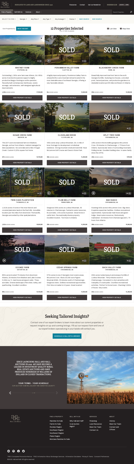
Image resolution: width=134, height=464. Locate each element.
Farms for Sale (55, 424)
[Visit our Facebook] (18, 451)
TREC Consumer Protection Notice (19, 456)
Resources (73, 5)
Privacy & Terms (87, 456)
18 (82, 261)
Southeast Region (56, 430)
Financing (93, 421)
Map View (126, 29)
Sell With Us (18, 12)
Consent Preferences (101, 456)
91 (127, 61)
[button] (35, 19)
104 (127, 193)
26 (82, 128)
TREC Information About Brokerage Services (48, 456)
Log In (122, 4)
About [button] (38, 12)
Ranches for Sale (56, 421)
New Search (97, 19)
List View (113, 29)
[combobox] (23, 19)
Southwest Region (57, 433)
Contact (82, 5)
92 (38, 128)
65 (38, 261)
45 (82, 193)
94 (82, 61)
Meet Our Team (95, 427)
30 (127, 261)
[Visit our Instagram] (13, 451)
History (112, 421)
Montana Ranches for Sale (60, 439)
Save (84, 19)
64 (38, 193)
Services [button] (29, 12)
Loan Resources (96, 424)
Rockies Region (56, 427)
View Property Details (22, 98)
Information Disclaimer (73, 456)
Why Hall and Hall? (77, 421)
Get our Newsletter (94, 5)
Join (127, 4)
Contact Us (94, 430)
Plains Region (55, 436)
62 (38, 61)
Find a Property (6, 12)
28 (127, 128)
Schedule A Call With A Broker (67, 336)
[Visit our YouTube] (8, 451)
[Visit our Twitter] (23, 451)
